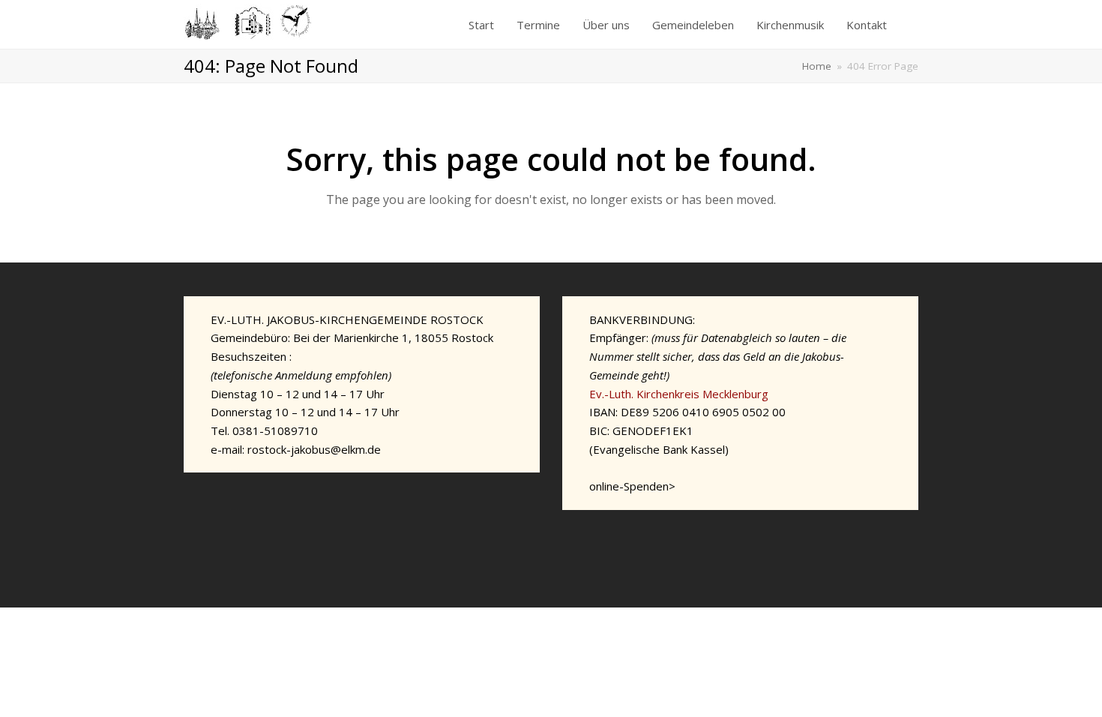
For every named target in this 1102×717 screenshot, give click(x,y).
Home (816, 66)
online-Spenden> (632, 486)
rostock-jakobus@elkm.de (314, 449)
